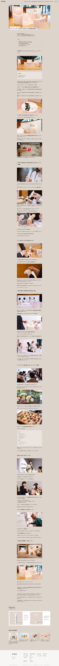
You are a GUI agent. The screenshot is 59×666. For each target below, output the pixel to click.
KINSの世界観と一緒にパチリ (22, 45)
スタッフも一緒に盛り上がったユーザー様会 (24, 44)
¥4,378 (47, 619)
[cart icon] (57, 1)
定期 (24, 617)
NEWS (43, 1)
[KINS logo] (3, 1)
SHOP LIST (31, 657)
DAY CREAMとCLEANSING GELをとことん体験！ (25, 42)
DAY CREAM (26, 615)
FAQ (30, 658)
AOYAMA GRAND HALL (22, 76)
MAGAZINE (39, 1)
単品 (44, 619)
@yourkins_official (33, 587)
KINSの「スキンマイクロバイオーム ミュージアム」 (25, 41)
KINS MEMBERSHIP (34, 1)
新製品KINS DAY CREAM (30, 89)
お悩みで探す (25, 657)
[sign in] (56, 1)
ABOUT (29, 1)
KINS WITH (51, 1)
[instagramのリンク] (12, 658)
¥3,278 (27, 617)
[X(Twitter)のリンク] (14, 658)
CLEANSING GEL (37, 89)
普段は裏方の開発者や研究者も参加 (23, 43)
